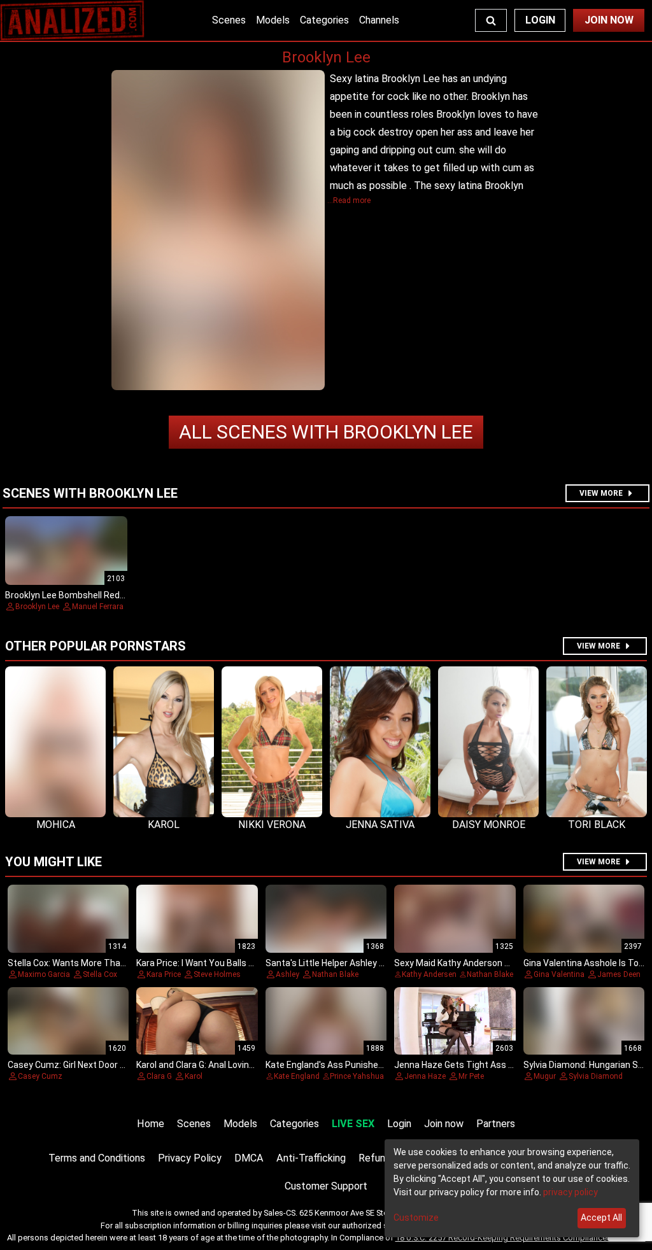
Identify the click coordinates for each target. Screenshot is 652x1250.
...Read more (349, 200)
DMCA (249, 1158)
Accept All (601, 1217)
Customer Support (326, 1186)
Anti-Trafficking (311, 1158)
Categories (324, 20)
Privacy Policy (190, 1158)
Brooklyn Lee (326, 432)
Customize (416, 1217)
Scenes (229, 20)
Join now (444, 1124)
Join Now (609, 20)
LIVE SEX (353, 1124)
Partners (495, 1124)
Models (273, 20)
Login (540, 20)
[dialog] (512, 1188)
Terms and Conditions (96, 1158)
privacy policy (570, 1192)
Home (150, 1124)
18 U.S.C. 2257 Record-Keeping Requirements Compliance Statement (520, 1237)
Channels (379, 20)
